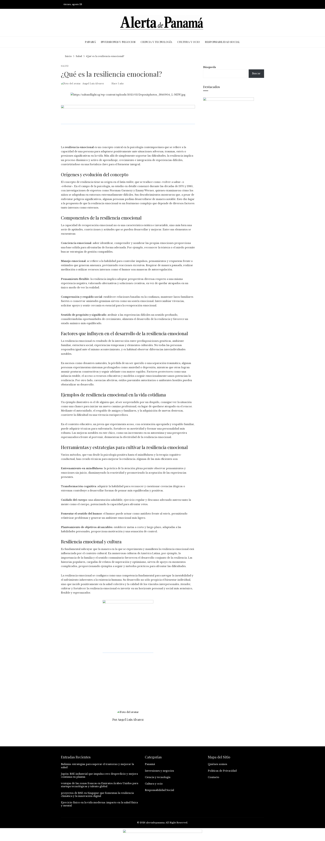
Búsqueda (209, 67)
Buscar (256, 73)
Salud (65, 66)
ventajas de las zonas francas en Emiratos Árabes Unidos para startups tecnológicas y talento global (99, 785)
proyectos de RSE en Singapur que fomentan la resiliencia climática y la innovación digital (97, 794)
